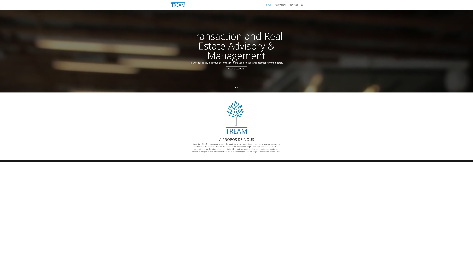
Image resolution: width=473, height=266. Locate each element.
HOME (268, 5)
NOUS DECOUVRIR (236, 68)
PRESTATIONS (280, 5)
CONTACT (294, 5)
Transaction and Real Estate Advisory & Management (236, 45)
